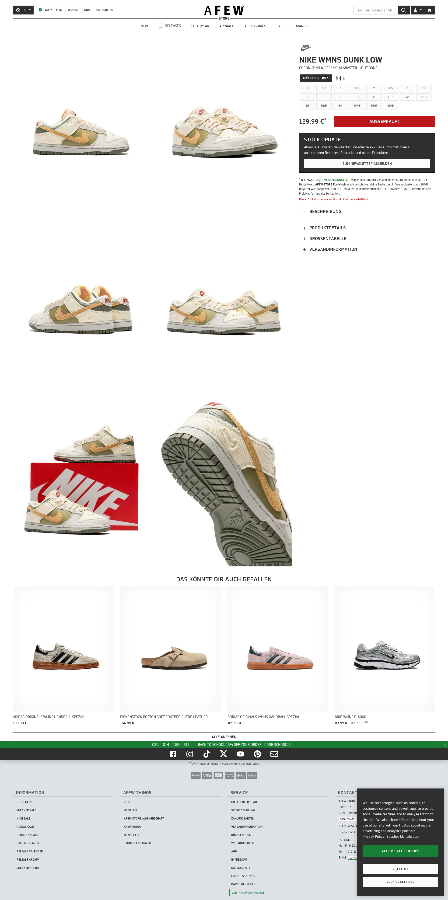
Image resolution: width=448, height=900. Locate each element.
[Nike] (306, 48)
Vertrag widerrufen (247, 892)
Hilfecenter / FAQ (244, 802)
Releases (173, 26)
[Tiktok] (207, 754)
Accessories (255, 26)
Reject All (400, 869)
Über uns (130, 810)
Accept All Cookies (401, 851)
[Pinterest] (258, 754)
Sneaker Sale (26, 810)
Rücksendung (241, 835)
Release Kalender (30, 851)
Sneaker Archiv (28, 867)
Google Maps (347, 819)
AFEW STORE (224, 10)
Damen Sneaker (28, 843)
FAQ (46, 10)
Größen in (314, 78)
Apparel (227, 26)
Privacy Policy (373, 836)
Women (73, 9)
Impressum (239, 859)
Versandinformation (332, 249)
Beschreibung (324, 211)
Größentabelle (327, 238)
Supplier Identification (403, 836)
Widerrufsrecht (243, 843)
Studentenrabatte (138, 843)
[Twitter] (224, 754)
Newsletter (132, 835)
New (144, 26)
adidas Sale (25, 826)
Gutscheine (104, 9)
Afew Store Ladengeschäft (144, 818)
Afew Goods (132, 826)
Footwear (200, 26)
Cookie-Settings (243, 876)
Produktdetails (327, 227)
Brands (301, 26)
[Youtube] (241, 754)
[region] (400, 842)
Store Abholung (243, 810)
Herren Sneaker (28, 835)
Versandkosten (336, 179)
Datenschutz (240, 867)
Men (59, 9)
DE (24, 10)
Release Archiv (28, 859)
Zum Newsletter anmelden (367, 164)
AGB (234, 851)
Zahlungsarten (242, 818)
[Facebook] (173, 754)
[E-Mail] (274, 754)
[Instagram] (190, 754)
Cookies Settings (400, 881)
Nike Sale (23, 818)
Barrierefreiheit (244, 884)
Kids (87, 9)
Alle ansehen (224, 737)
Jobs (127, 802)
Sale (280, 26)
